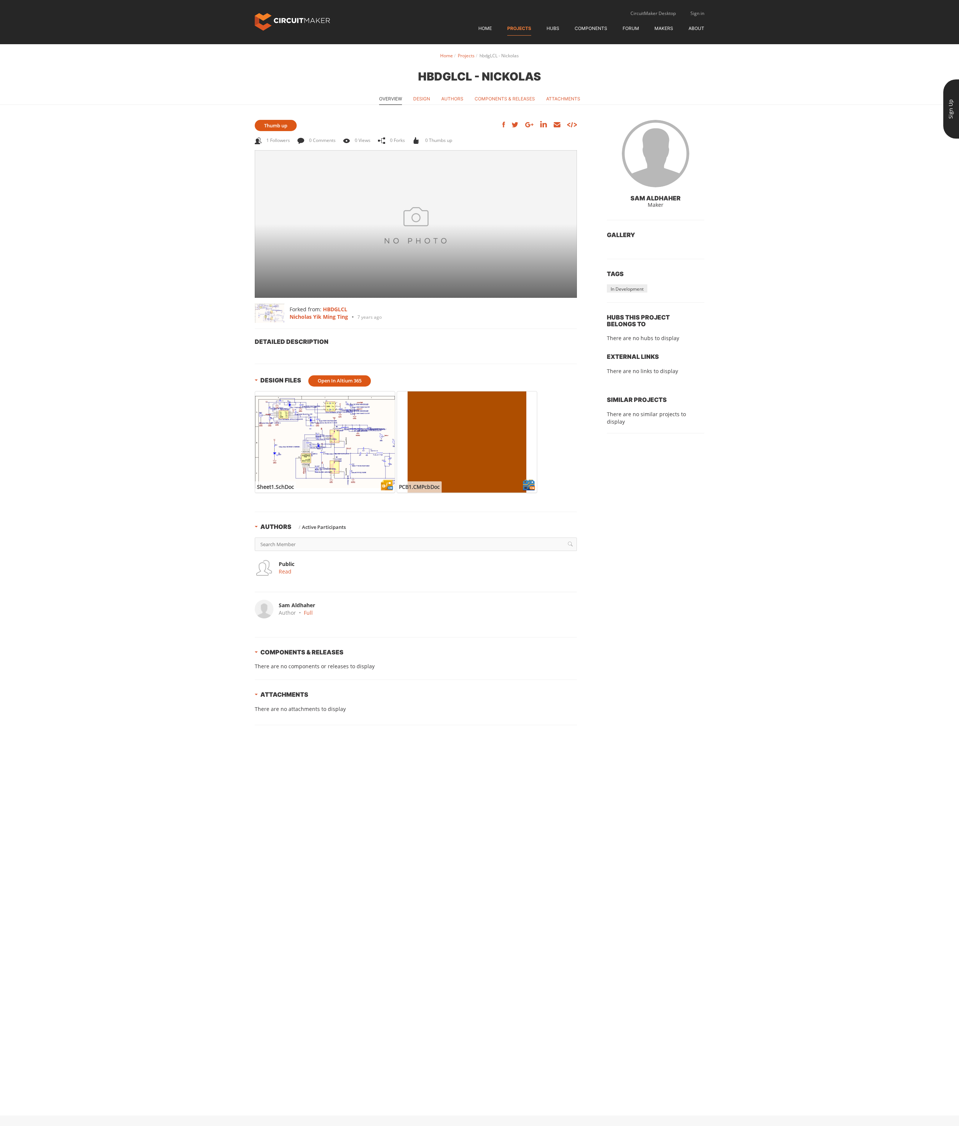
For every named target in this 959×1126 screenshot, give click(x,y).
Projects (519, 28)
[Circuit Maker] (292, 21)
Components (591, 28)
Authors (452, 99)
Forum (631, 28)
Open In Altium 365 (339, 380)
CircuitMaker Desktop (653, 13)
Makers (663, 28)
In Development (627, 289)
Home (485, 28)
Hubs (553, 28)
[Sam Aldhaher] (655, 153)
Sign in (697, 13)
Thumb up (275, 125)
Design (421, 99)
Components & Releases (505, 99)
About (696, 28)
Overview (390, 99)
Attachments (563, 99)
